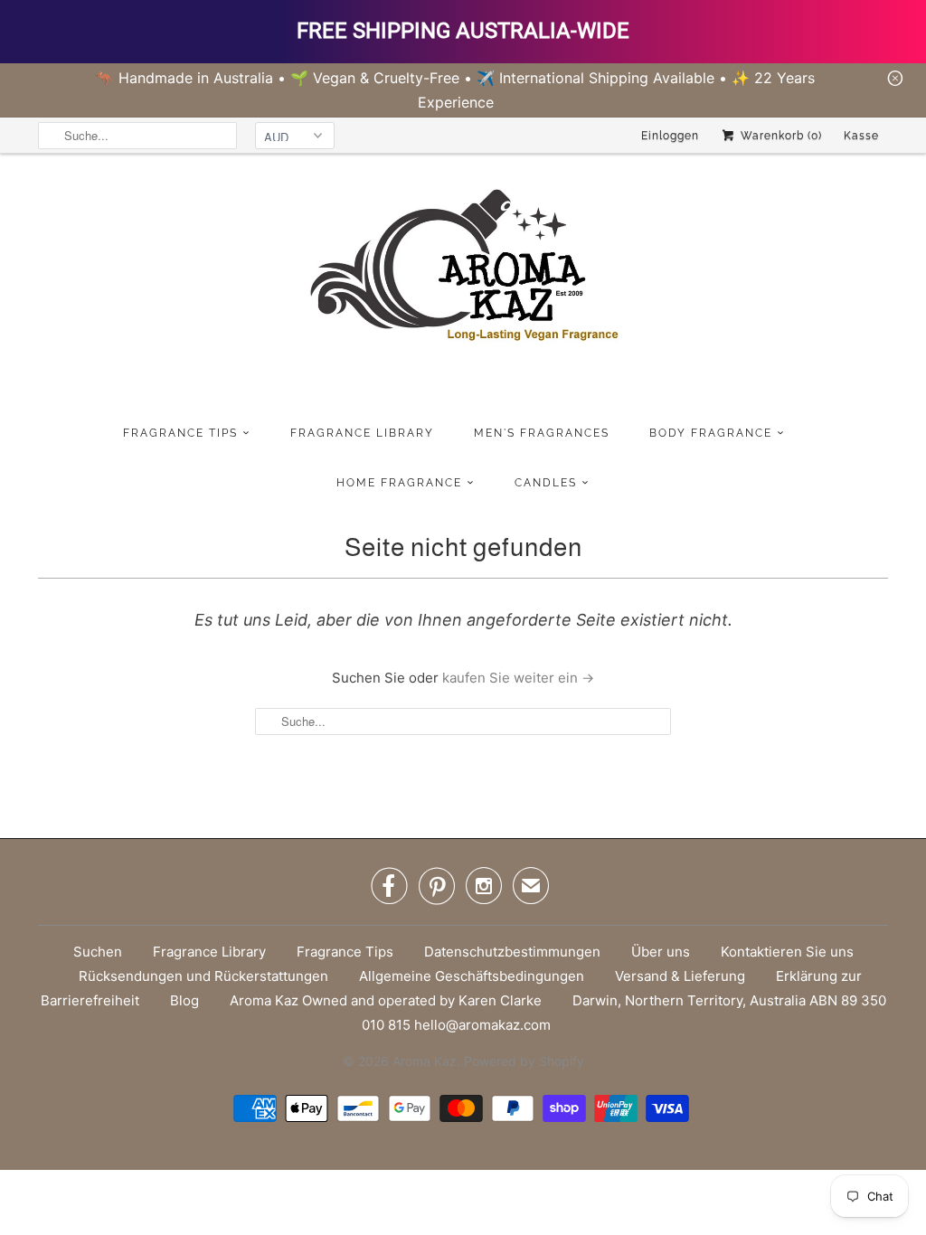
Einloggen (670, 135)
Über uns (660, 951)
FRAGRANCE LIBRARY (362, 433)
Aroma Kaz (424, 1061)
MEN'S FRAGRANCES (541, 433)
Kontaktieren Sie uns (787, 951)
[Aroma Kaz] (463, 285)
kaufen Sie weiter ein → (518, 677)
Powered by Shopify (524, 1061)
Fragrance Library (209, 951)
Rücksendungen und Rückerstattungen (203, 976)
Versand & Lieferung (680, 976)
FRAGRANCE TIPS (180, 433)
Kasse (861, 135)
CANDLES (546, 482)
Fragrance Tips (345, 951)
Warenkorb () (779, 135)
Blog (184, 1000)
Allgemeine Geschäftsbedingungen (471, 976)
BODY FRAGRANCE (710, 433)
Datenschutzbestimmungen (512, 951)
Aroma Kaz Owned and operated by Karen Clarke (386, 1000)
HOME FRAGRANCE (399, 482)
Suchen (97, 951)
